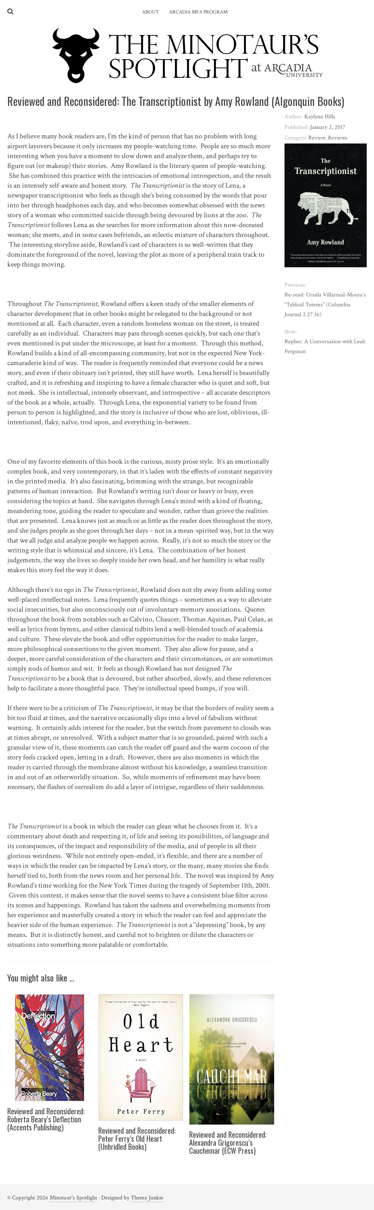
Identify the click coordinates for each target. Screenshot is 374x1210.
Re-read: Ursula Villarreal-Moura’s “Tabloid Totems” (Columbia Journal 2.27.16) (325, 304)
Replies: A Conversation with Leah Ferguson (325, 346)
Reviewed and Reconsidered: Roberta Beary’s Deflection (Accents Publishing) (46, 1119)
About (150, 12)
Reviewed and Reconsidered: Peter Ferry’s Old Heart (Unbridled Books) (137, 1138)
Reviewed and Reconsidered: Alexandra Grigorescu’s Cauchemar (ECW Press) (228, 1142)
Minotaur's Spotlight (73, 1198)
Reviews (337, 138)
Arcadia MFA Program (198, 12)
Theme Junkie (147, 1198)
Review (316, 138)
